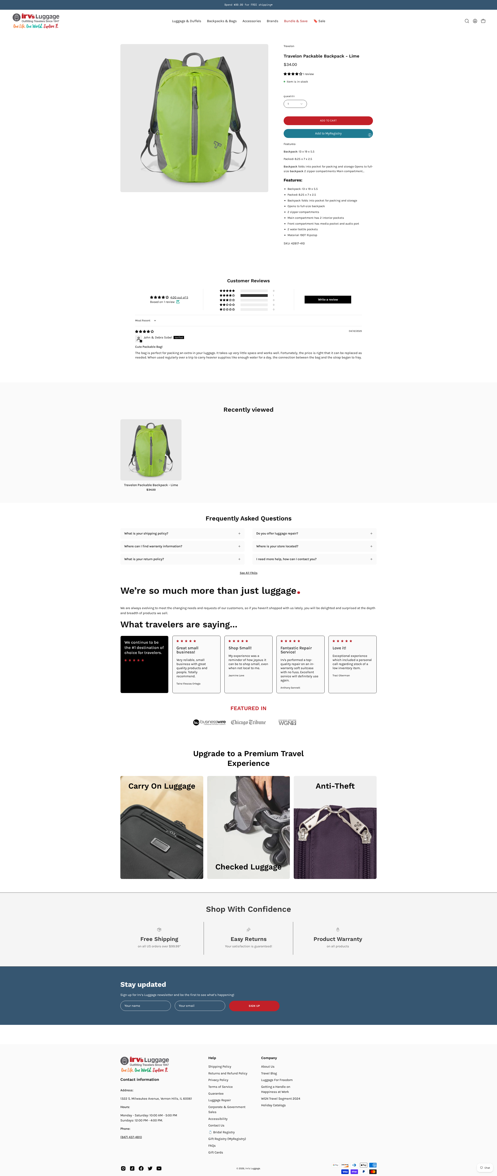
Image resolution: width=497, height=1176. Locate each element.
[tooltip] (370, 135)
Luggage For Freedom (277, 1080)
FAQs (212, 1145)
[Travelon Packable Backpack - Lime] (151, 449)
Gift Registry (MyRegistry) (227, 1139)
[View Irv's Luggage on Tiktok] (132, 1168)
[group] (248, 5)
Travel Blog (269, 1073)
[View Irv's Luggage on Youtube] (159, 1168)
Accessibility (218, 1118)
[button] (272, 21)
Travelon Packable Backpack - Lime (151, 485)
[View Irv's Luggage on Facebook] (141, 1168)
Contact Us (216, 1125)
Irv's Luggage (252, 1168)
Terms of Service (220, 1087)
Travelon (289, 46)
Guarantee (216, 1093)
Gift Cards (215, 1152)
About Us (268, 1066)
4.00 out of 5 (179, 297)
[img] (144, 331)
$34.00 (151, 489)
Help (212, 1058)
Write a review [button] (328, 299)
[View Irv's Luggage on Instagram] (123, 1168)
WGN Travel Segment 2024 (280, 1098)
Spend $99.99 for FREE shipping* (248, 5)
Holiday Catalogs (273, 1105)
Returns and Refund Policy (227, 1073)
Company (269, 1058)
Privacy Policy (218, 1080)
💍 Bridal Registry (221, 1132)
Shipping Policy (219, 1066)
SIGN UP (254, 1006)
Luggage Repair (219, 1100)
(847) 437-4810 (131, 1137)
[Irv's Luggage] (36, 21)
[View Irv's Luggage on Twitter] (150, 1168)
